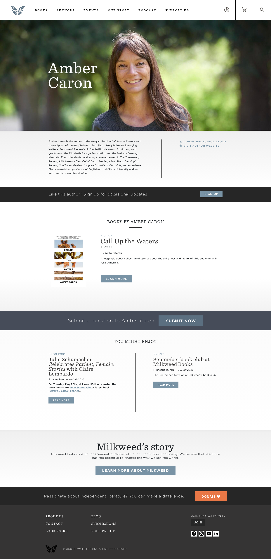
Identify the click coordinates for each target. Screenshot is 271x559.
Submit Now (181, 321)
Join (198, 522)
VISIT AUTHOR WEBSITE (201, 145)
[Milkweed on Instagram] (201, 534)
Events (91, 10)
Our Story (119, 10)
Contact (54, 523)
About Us (54, 516)
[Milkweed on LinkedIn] (216, 534)
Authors (65, 10)
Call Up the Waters (129, 241)
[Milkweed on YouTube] (209, 534)
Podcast (147, 10)
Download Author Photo (204, 141)
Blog (96, 516)
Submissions (103, 523)
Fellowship (103, 531)
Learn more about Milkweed (135, 470)
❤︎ (211, 496)
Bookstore (57, 531)
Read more (63, 400)
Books (41, 10)
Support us (177, 10)
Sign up (211, 194)
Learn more (119, 278)
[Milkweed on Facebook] (194, 534)
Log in (235, 2)
